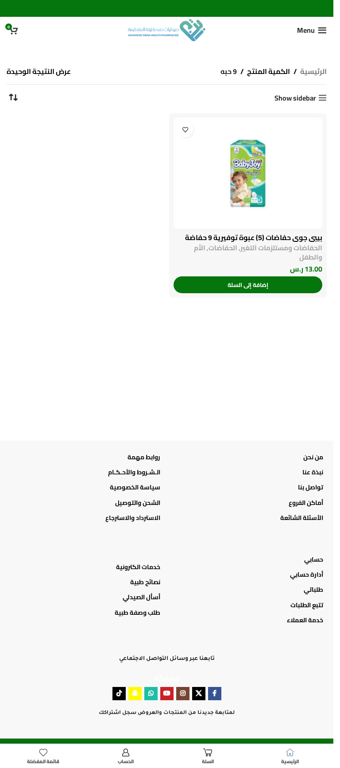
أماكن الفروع (306, 502)
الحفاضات (223, 247)
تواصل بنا (310, 487)
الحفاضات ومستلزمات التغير (281, 247)
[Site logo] (166, 29)
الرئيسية (313, 72)
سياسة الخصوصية (135, 487)
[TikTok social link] (119, 693)
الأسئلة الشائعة (301, 518)
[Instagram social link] (182, 693)
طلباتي (313, 589)
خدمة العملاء (305, 620)
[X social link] (198, 693)
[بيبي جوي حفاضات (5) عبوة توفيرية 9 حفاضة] (248, 173)
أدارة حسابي (306, 574)
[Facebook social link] (214, 693)
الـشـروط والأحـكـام (134, 472)
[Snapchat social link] (135, 693)
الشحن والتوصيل (137, 502)
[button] (248, 284)
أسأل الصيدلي (141, 597)
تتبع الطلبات (306, 605)
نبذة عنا (312, 472)
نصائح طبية (145, 582)
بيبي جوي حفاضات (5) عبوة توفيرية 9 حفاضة (253, 237)
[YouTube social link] (167, 693)
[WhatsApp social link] (151, 693)
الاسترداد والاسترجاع (132, 518)
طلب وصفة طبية (137, 612)
